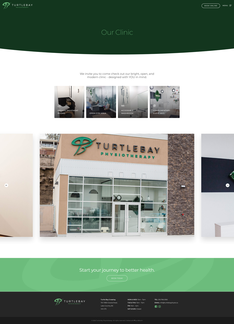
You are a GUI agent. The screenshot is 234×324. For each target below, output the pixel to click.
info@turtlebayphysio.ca (169, 303)
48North (140, 320)
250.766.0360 (163, 299)
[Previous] (6, 185)
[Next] (227, 185)
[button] (227, 5)
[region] (117, 185)
